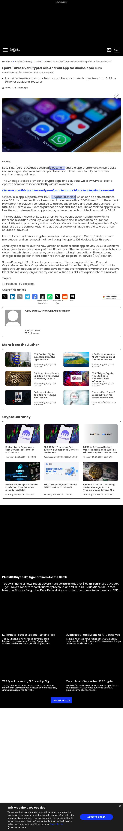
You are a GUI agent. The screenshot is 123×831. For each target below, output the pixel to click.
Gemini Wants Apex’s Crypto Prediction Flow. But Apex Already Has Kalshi (21, 487)
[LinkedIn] (12, 296)
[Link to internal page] (13, 318)
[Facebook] (35, 296)
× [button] (119, 806)
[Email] (19, 296)
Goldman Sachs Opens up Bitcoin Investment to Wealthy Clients (46, 376)
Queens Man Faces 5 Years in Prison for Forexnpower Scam (103, 395)
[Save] (72, 298)
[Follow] (57, 299)
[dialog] (61, 817)
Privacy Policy (56, 824)
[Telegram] (27, 296)
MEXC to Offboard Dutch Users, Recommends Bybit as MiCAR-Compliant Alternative (100, 450)
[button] (42, 827)
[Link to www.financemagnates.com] (18, 359)
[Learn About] (42, 299)
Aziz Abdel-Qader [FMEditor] (45, 72)
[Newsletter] (109, 50)
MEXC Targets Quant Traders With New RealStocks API (60, 486)
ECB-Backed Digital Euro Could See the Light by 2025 (44, 357)
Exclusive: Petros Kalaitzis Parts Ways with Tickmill (45, 395)
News (38, 61)
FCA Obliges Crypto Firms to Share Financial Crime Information (103, 377)
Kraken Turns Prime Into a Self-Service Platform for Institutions (19, 450)
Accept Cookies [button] (96, 817)
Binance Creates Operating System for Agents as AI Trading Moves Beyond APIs (99, 487)
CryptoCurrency (23, 61)
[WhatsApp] (49, 296)
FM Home (7, 61)
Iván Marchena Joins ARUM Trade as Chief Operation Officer (103, 357)
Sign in (117, 50)
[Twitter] (5, 296)
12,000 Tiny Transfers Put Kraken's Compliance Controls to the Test (61, 450)
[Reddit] (65, 296)
